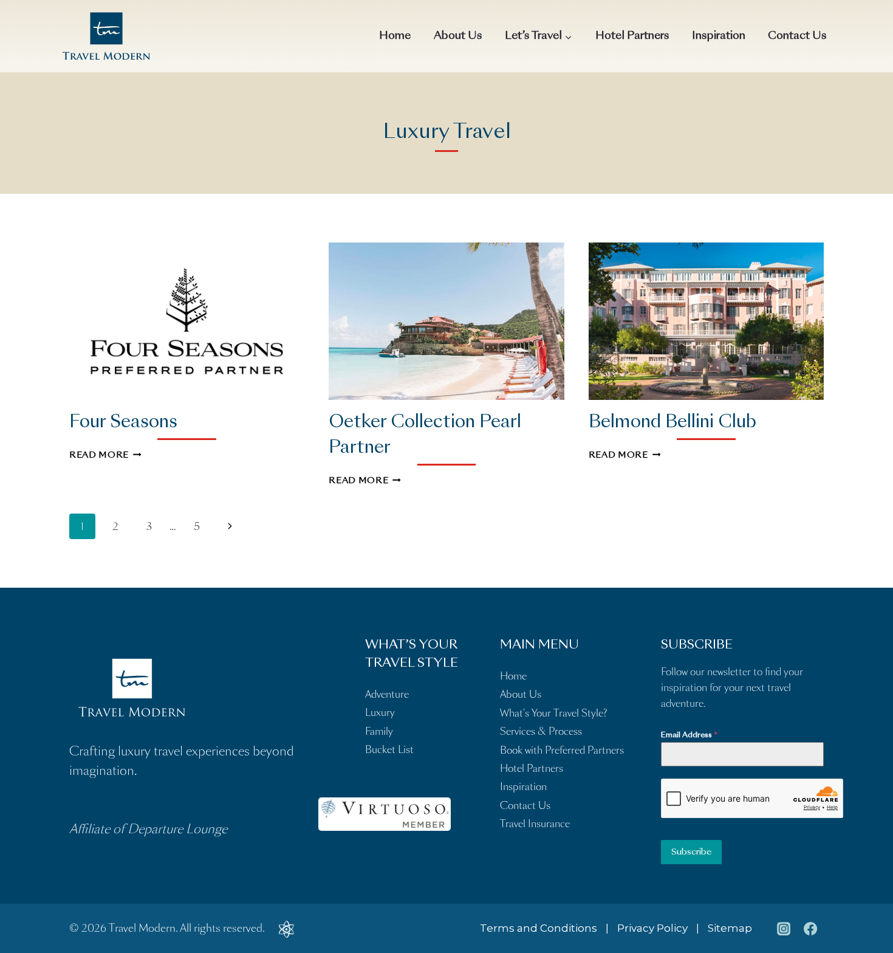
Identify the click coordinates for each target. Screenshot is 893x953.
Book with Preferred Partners (562, 750)
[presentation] (186, 321)
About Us (458, 36)
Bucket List (389, 750)
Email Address (689, 735)
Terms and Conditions (538, 928)
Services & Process (541, 731)
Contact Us (797, 36)
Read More (105, 455)
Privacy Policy (652, 928)
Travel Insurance (535, 824)
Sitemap (730, 928)
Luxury (380, 713)
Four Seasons (123, 423)
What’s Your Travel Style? (553, 713)
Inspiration (718, 36)
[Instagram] (783, 928)
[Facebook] (810, 928)
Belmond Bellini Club (672, 423)
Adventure (387, 694)
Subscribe (691, 852)
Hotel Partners (632, 36)
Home (395, 36)
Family (379, 731)
